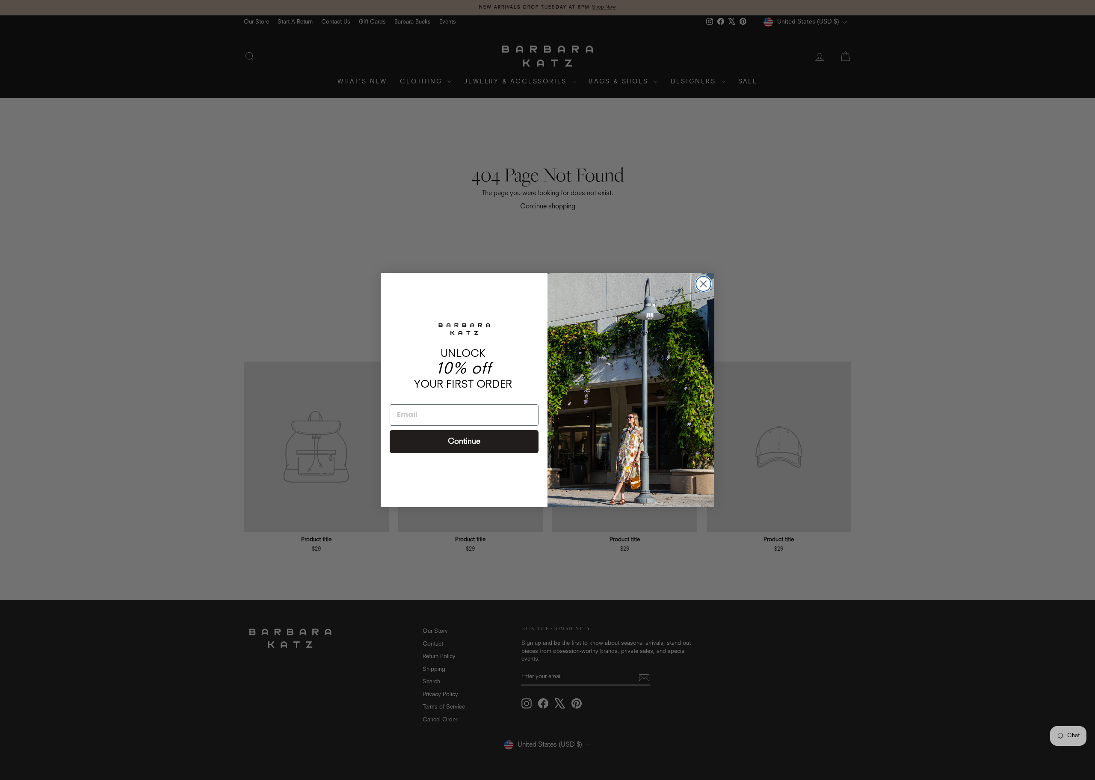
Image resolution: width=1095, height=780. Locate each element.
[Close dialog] (703, 283)
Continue (464, 441)
